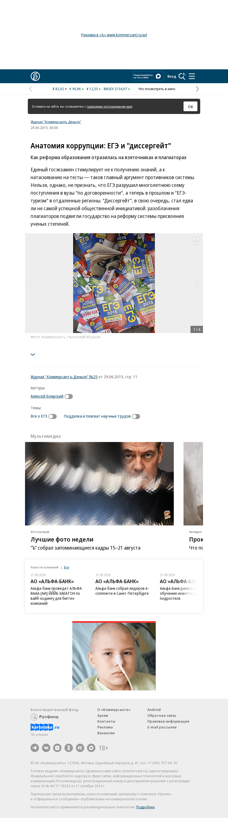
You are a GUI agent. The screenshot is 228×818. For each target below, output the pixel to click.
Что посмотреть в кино (156, 88)
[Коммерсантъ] (35, 76)
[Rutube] (80, 748)
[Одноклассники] (69, 748)
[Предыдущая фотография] (30, 283)
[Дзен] (57, 748)
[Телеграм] (35, 748)
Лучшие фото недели (62, 539)
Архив (102, 715)
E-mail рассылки (162, 727)
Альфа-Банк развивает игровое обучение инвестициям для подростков (187, 593)
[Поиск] (182, 76)
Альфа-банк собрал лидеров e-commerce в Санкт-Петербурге (122, 591)
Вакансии (106, 732)
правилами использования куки (109, 106)
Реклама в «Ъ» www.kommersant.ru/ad (114, 34)
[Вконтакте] (46, 748)
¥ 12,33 (92, 88)
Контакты (106, 721)
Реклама (105, 727)
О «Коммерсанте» (114, 709)
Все (66, 567)
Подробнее (145, 806)
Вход (171, 76)
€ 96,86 (75, 88)
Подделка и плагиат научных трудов (97, 416)
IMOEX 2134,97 (115, 88)
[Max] (91, 748)
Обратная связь (161, 715)
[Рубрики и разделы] (192, 76)
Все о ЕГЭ (39, 416)
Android (154, 709)
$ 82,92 (58, 88)
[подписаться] (70, 396)
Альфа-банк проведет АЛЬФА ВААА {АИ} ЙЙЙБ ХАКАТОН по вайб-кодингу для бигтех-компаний (56, 596)
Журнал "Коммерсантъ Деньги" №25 (64, 376)
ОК (190, 106)
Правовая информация (168, 721)
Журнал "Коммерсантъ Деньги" (56, 121)
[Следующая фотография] (197, 283)
